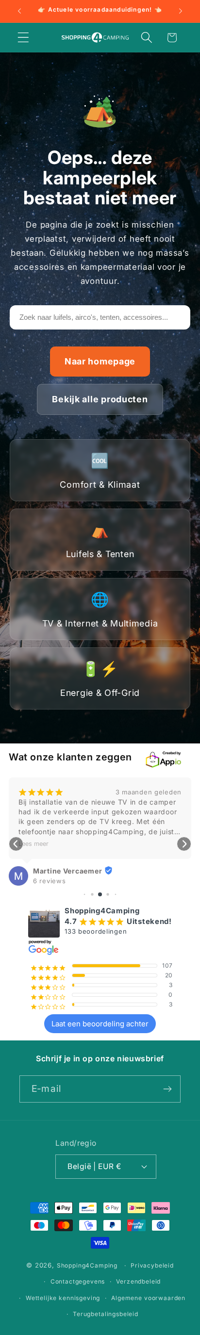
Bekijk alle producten (100, 399)
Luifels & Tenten (100, 540)
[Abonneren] (167, 1089)
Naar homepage (100, 361)
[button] (23, 37)
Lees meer (33, 843)
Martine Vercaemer (67, 871)
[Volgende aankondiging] (180, 11)
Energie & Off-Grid (100, 679)
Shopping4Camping (87, 1265)
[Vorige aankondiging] (19, 11)
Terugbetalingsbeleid (105, 1314)
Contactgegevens (77, 1281)
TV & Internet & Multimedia (100, 609)
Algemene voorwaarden (148, 1298)
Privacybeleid (152, 1265)
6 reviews (49, 881)
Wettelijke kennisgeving (63, 1298)
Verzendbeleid (138, 1281)
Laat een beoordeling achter (100, 1023)
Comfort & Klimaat (100, 471)
